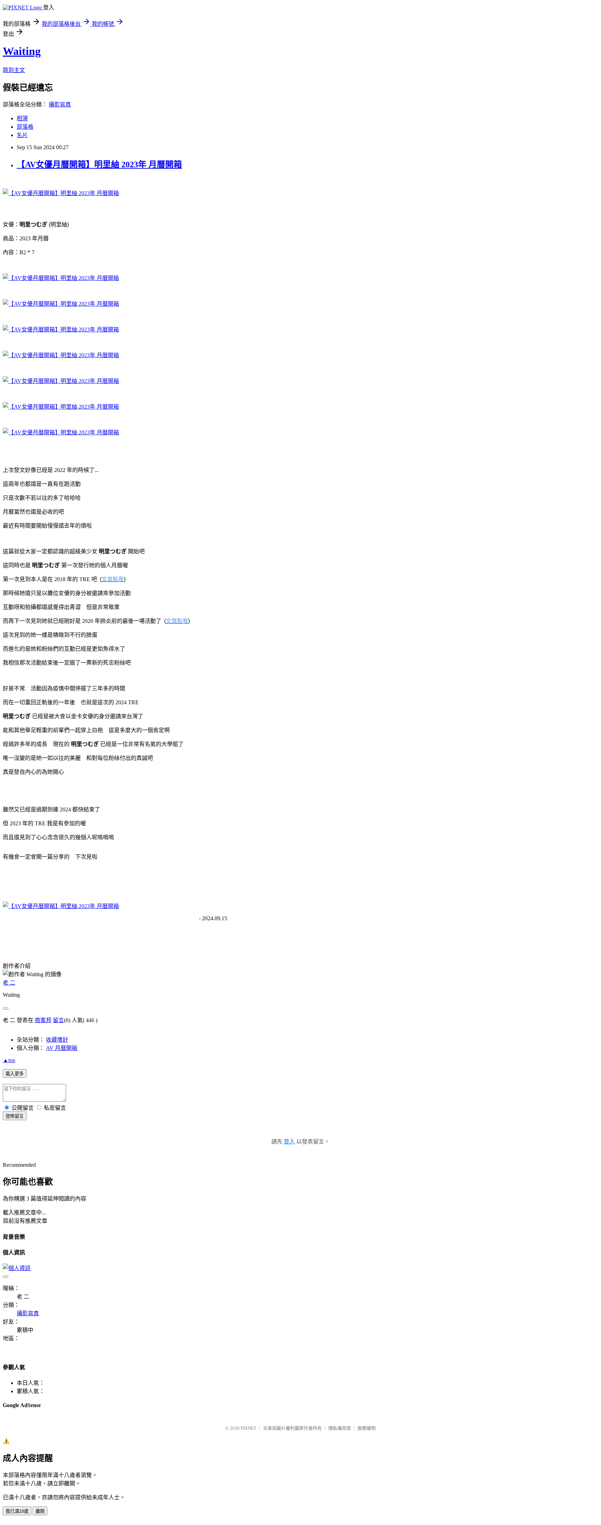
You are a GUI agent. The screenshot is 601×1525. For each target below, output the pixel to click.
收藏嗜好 (57, 1040)
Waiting (22, 51)
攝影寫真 (60, 104)
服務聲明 (367, 1428)
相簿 (22, 118)
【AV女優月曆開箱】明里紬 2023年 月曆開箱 (99, 164)
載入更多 (15, 1073)
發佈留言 (15, 1116)
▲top (9, 1060)
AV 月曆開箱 (61, 1048)
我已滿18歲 (17, 1511)
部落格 (25, 127)
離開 (40, 1511)
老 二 (9, 983)
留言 (58, 1020)
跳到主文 (14, 70)
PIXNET (248, 1428)
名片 (22, 135)
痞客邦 (43, 1020)
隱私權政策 (339, 1428)
